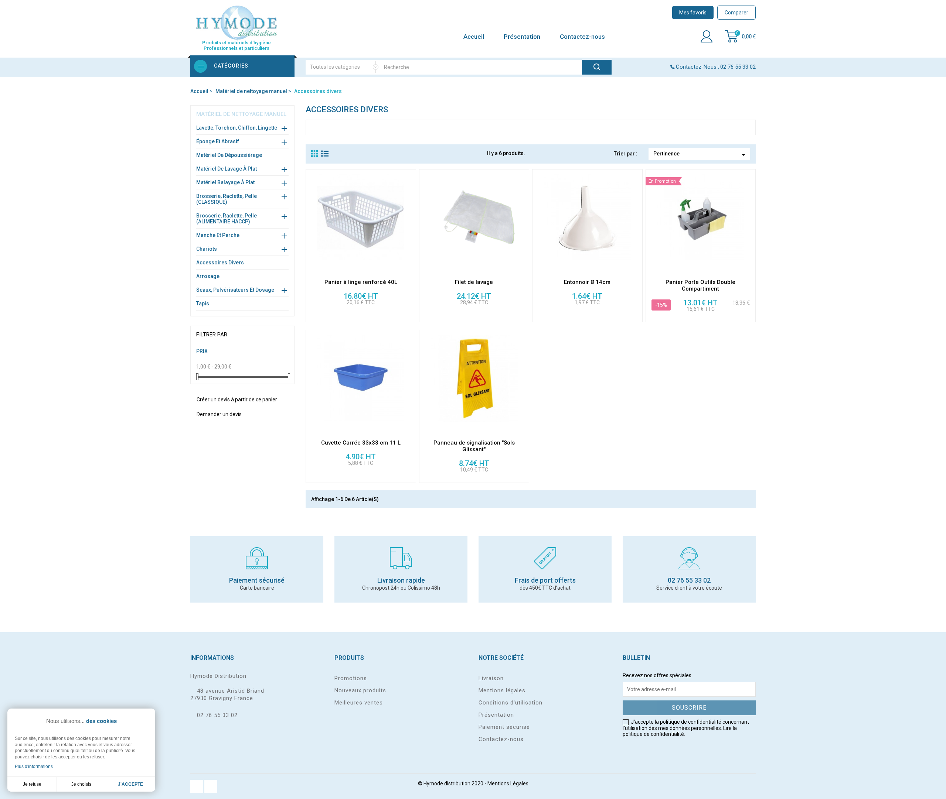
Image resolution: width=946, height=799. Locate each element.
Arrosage (208, 276)
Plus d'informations (34, 766)
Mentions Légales (507, 783)
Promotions (350, 678)
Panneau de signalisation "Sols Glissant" (474, 446)
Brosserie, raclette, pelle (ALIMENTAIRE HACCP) (226, 218)
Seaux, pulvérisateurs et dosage (235, 290)
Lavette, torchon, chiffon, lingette (236, 128)
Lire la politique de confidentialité (680, 731)
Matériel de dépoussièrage (229, 155)
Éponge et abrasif (217, 141)
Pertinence (700, 154)
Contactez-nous (582, 36)
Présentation (522, 36)
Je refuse (32, 784)
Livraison (491, 678)
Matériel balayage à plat (225, 182)
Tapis (202, 303)
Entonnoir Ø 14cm (587, 282)
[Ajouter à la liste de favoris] (410, 268)
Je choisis (81, 784)
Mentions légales (502, 690)
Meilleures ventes (358, 702)
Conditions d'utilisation (510, 702)
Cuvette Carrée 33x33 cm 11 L (361, 442)
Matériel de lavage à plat (226, 169)
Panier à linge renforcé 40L (360, 282)
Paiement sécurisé (504, 727)
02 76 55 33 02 (217, 715)
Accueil (473, 36)
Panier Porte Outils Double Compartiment (700, 285)
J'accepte (130, 784)
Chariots (206, 249)
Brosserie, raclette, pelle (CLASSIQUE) (226, 199)
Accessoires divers (220, 262)
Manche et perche (217, 235)
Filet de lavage (474, 282)
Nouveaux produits (360, 690)
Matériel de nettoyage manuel (241, 114)
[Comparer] (410, 236)
